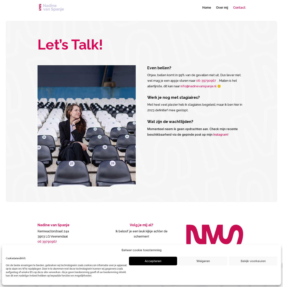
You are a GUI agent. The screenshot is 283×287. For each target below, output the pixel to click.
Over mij (222, 7)
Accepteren (153, 261)
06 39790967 (47, 241)
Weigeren (203, 261)
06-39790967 (206, 80)
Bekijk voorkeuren (253, 261)
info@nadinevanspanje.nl (198, 86)
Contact (239, 7)
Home (206, 7)
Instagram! (220, 134)
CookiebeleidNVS (15, 258)
